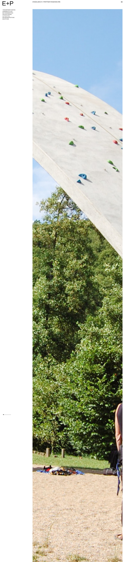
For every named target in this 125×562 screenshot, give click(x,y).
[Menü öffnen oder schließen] (122, 1)
